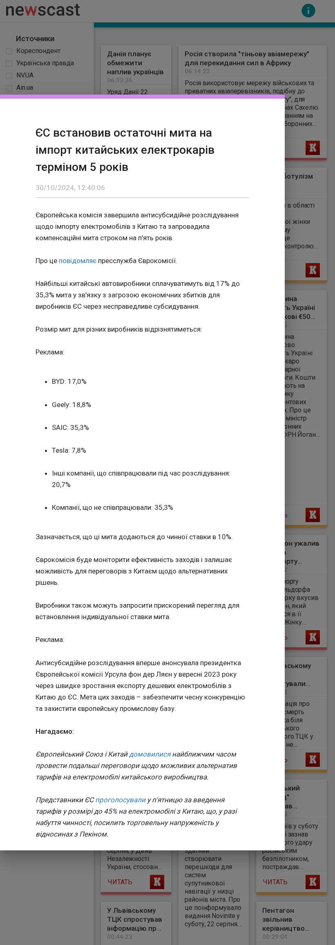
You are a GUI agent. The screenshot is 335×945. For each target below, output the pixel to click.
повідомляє (77, 261)
